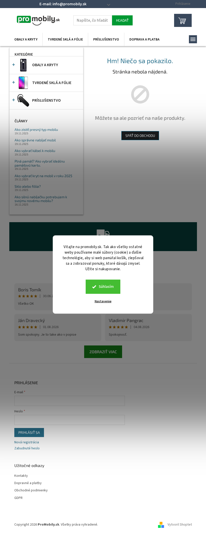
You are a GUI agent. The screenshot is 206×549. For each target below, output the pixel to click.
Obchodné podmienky (31, 490)
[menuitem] (25, 39)
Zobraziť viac (103, 351)
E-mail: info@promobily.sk (62, 4)
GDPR (18, 498)
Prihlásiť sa (29, 432)
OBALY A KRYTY (45, 65)
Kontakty (21, 476)
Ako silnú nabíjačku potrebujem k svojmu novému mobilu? (41, 199)
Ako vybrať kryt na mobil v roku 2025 (43, 176)
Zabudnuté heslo (27, 448)
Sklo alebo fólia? (28, 186)
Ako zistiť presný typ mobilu (36, 129)
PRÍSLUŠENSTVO (46, 100)
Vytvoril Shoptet (180, 524)
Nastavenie (103, 301)
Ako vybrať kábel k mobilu (35, 150)
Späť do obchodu (140, 135)
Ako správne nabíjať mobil (35, 140)
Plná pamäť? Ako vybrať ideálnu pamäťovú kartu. (40, 163)
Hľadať (122, 20)
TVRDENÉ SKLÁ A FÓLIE (51, 83)
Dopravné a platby (28, 483)
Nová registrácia (26, 442)
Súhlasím (106, 286)
